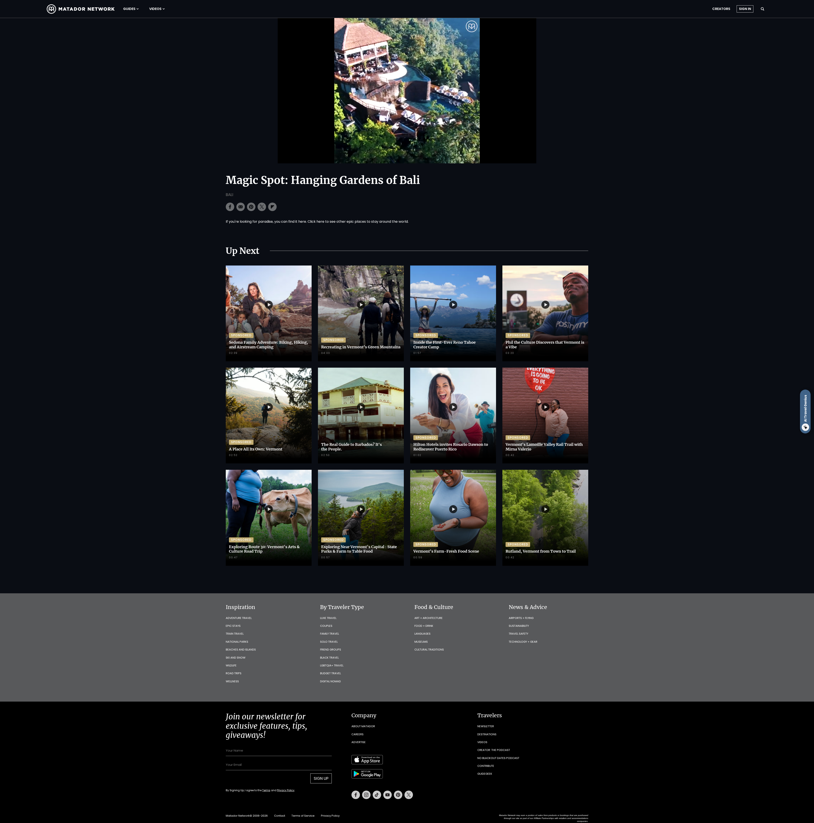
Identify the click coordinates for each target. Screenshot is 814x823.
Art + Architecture (428, 618)
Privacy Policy (285, 790)
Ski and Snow (235, 658)
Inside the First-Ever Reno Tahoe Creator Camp (444, 344)
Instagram (366, 795)
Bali (229, 194)
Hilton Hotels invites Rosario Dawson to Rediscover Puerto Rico (450, 447)
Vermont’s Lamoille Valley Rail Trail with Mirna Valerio (544, 447)
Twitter (408, 795)
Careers (357, 734)
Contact (279, 816)
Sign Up (321, 778)
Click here (316, 221)
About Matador (363, 726)
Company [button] (363, 715)
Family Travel (329, 634)
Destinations (486, 734)
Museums (421, 642)
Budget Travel (330, 673)
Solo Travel (329, 642)
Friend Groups (330, 650)
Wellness (232, 681)
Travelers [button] (489, 715)
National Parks (237, 642)
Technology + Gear (523, 642)
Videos (155, 9)
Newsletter (485, 726)
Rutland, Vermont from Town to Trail (541, 551)
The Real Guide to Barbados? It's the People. (351, 447)
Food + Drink (423, 626)
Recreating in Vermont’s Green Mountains (360, 347)
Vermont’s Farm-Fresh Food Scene (446, 551)
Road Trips (233, 673)
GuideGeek (484, 774)
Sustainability (519, 626)
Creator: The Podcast (493, 750)
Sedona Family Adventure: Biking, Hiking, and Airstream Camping (268, 344)
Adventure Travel (239, 618)
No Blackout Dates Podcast (498, 758)
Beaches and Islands (241, 650)
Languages (422, 634)
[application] (407, 90)
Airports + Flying (521, 618)
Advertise (358, 742)
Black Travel (329, 658)
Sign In (745, 8)
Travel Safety (518, 634)
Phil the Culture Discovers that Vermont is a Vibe (545, 344)
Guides (129, 9)
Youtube (387, 795)
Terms (266, 790)
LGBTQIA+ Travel (331, 665)
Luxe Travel (328, 618)
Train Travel (235, 634)
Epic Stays (233, 626)
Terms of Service (303, 816)
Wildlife (231, 665)
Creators (721, 9)
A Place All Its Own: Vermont (255, 449)
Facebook (355, 795)
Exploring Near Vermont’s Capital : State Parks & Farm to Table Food (359, 549)
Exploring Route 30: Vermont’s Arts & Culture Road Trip (264, 549)
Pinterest (398, 795)
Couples (326, 626)
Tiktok (377, 795)
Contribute (485, 766)
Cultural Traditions (429, 650)
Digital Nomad (330, 681)
